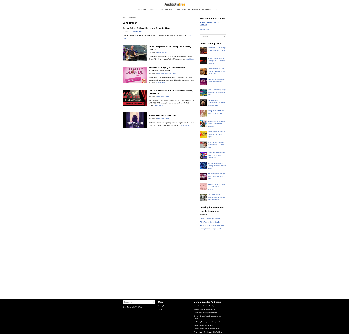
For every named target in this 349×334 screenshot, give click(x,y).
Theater (177, 9)
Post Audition (196, 9)
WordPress (139, 307)
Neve (124, 307)
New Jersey (138, 31)
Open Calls (168, 73)
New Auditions (142, 9)
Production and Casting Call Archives (212, 225)
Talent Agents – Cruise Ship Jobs (210, 222)
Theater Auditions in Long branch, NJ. (165, 115)
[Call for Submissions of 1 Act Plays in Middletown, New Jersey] (135, 98)
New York (164, 52)
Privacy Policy (204, 29)
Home (124, 17)
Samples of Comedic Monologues (204, 309)
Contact (160, 309)
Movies (184, 9)
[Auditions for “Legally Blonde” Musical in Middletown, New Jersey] (135, 75)
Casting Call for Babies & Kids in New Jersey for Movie (146, 28)
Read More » (189, 59)
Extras (161, 9)
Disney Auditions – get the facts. (210, 218)
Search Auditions (206, 9)
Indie (189, 9)
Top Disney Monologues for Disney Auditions (208, 322)
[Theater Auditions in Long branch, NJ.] (135, 120)
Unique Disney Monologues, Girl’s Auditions (208, 332)
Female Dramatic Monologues (203, 325)
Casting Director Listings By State (210, 229)
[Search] (216, 9)
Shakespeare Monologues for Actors (205, 313)
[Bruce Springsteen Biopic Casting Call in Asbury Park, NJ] (135, 53)
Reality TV (153, 9)
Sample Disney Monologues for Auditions (207, 328)
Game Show (168, 9)
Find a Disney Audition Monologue (205, 306)
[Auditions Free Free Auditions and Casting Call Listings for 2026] (174, 4)
